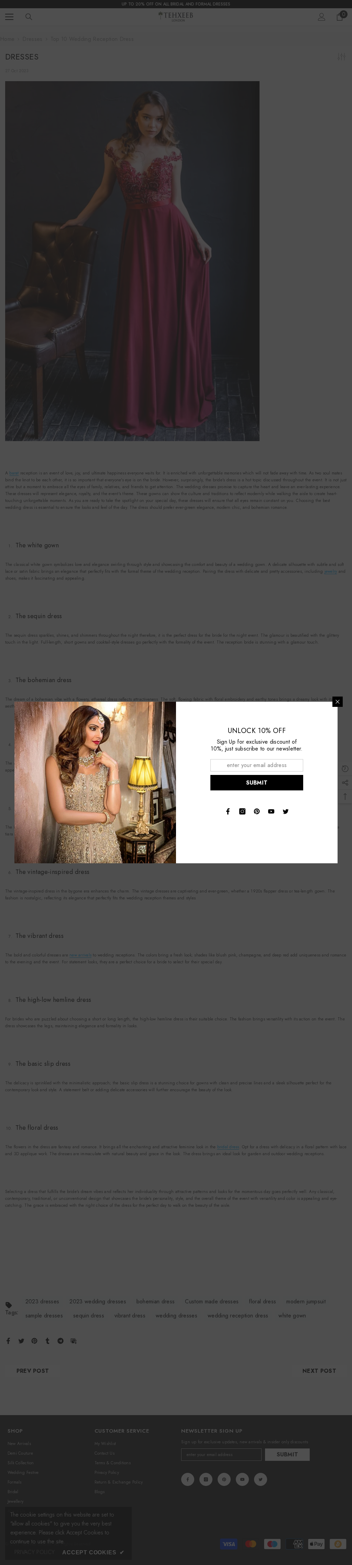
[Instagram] (242, 811)
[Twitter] (285, 811)
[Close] (337, 702)
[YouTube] (271, 811)
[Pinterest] (257, 811)
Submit (257, 783)
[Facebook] (228, 811)
